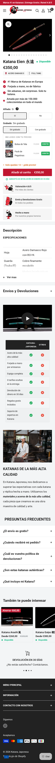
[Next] (50, 35)
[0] (49, 11)
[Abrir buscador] (37, 10)
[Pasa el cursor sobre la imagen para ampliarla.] (8, 24)
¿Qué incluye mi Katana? (19, 581)
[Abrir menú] (4, 10)
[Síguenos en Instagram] (5, 725)
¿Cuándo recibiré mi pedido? (21, 542)
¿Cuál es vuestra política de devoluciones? (21, 556)
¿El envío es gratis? (15, 531)
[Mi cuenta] (43, 10)
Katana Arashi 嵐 (11, 632)
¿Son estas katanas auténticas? (23, 570)
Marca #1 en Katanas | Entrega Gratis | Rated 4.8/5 (27, 2)
